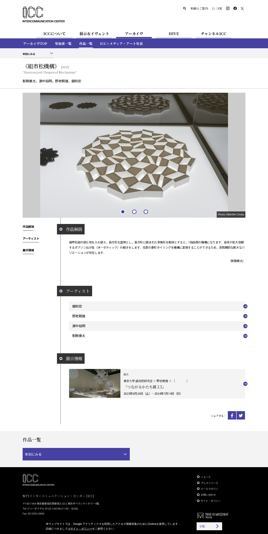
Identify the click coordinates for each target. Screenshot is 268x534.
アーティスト (31, 238)
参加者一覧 (63, 43)
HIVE (174, 33)
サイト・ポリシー (211, 501)
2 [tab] (134, 212)
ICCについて (54, 33)
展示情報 (28, 250)
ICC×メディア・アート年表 (121, 43)
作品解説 (28, 226)
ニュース (206, 477)
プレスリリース (209, 483)
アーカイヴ (134, 33)
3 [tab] (146, 212)
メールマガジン (209, 489)
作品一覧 (86, 43)
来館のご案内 (199, 8)
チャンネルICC (213, 33)
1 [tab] (123, 212)
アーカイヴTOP (35, 43)
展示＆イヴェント (94, 33)
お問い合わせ (208, 495)
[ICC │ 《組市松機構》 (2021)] (232, 415)
